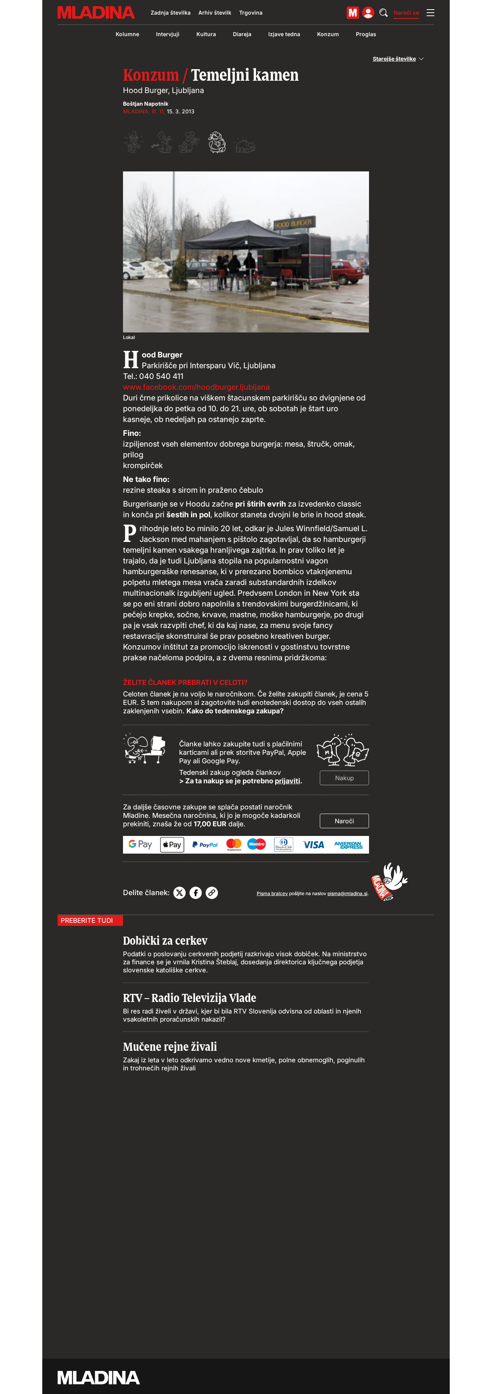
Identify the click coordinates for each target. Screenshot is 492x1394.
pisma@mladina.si (347, 893)
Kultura (206, 34)
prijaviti (287, 781)
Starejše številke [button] (394, 59)
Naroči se (406, 12)
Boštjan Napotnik (145, 103)
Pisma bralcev (272, 893)
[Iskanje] (383, 13)
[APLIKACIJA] (353, 13)
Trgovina (251, 12)
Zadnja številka (171, 12)
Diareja (242, 34)
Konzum (328, 34)
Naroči (344, 821)
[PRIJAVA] (368, 13)
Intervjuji (168, 34)
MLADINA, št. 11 (143, 111)
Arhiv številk (214, 12)
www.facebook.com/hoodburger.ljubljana (196, 387)
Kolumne (127, 34)
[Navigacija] (430, 13)
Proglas (366, 34)
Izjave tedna (284, 34)
